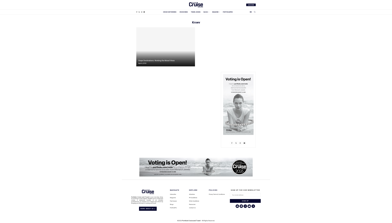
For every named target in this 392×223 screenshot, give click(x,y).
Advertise (192, 194)
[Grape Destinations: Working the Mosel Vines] (165, 46)
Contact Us (192, 207)
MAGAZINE (215, 12)
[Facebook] (136, 12)
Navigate (174, 190)
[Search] (255, 12)
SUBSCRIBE (251, 5)
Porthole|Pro (228, 12)
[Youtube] (249, 206)
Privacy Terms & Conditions (217, 194)
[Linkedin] (144, 12)
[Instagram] (141, 12)
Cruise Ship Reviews (169, 12)
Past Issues (173, 201)
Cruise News (183, 12)
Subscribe (173, 194)
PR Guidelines (193, 197)
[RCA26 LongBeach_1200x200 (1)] (196, 158)
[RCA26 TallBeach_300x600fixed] (238, 75)
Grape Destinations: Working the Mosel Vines (156, 60)
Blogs (206, 12)
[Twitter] (139, 12)
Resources (192, 204)
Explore (193, 190)
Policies (213, 190)
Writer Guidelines (194, 201)
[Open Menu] (251, 12)
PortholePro (173, 207)
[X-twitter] (253, 206)
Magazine (173, 197)
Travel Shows (195, 12)
